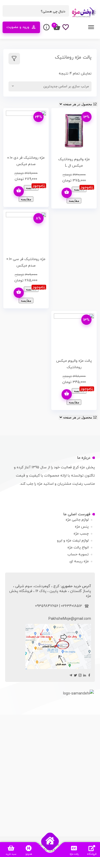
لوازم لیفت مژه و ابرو (73, 540)
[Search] (9, 11)
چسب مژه (81, 533)
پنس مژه (82, 526)
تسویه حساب (78, 554)
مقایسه (79, 189)
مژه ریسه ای (79, 561)
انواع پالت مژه (78, 547)
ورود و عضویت (17, 27)
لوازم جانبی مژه (77, 519)
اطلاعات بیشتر (67, 193)
